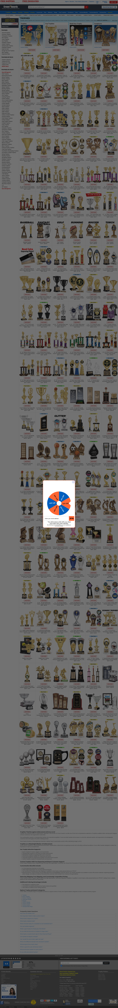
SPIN (72, 518)
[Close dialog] (73, 482)
